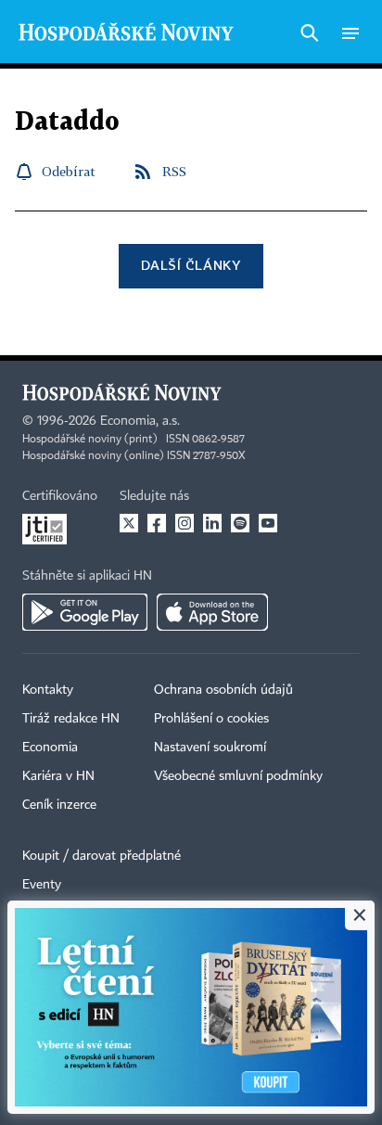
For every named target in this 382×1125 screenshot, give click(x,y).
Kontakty (47, 690)
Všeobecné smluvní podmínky (238, 776)
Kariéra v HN (58, 776)
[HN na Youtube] (268, 523)
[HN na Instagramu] (184, 523)
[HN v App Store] (212, 612)
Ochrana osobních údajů (223, 690)
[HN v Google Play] (84, 612)
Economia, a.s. (140, 421)
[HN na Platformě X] (129, 523)
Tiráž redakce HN (71, 718)
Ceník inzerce (59, 805)
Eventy (41, 884)
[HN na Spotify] (240, 523)
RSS (174, 171)
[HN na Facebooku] (156, 523)
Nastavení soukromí (210, 747)
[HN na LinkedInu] (212, 523)
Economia (50, 747)
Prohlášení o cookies (211, 718)
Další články (190, 265)
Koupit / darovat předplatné (101, 856)
